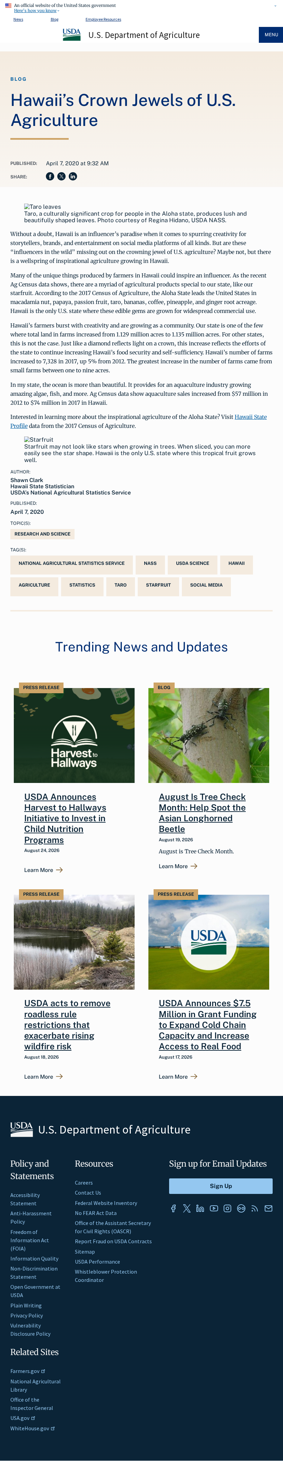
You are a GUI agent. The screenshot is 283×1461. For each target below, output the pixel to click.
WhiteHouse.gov (29, 1428)
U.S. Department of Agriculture (144, 34)
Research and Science (42, 534)
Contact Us (88, 1192)
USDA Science (192, 563)
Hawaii (236, 563)
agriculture (34, 585)
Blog (54, 19)
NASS (150, 563)
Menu (271, 34)
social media (206, 585)
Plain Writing (26, 1305)
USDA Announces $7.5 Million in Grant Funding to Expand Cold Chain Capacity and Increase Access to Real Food (208, 1024)
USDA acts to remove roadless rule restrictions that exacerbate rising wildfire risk (67, 1024)
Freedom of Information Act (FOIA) (29, 1240)
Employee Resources (103, 19)
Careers (84, 1182)
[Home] (72, 40)
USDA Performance (97, 1261)
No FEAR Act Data (96, 1212)
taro (121, 585)
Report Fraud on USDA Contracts (113, 1241)
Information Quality (34, 1258)
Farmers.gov (24, 1370)
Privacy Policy (26, 1315)
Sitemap (85, 1251)
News (18, 19)
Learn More (38, 870)
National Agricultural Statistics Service (72, 563)
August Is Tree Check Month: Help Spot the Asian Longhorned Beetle (202, 813)
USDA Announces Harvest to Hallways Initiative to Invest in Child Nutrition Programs (65, 818)
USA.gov (19, 1417)
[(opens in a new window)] (173, 1208)
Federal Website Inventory (106, 1202)
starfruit (158, 585)
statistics (82, 585)
